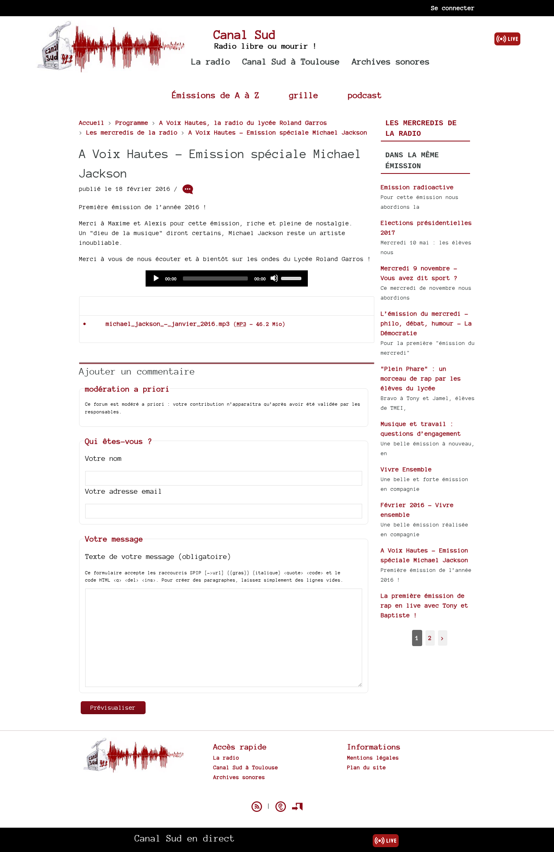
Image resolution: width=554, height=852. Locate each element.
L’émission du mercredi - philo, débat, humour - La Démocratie (426, 323)
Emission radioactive (417, 187)
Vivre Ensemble (406, 469)
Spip (277, 792)
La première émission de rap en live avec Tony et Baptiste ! (424, 605)
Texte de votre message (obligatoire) (158, 556)
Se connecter (453, 7)
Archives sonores (391, 61)
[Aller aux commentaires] (187, 189)
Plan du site (366, 767)
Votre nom (103, 458)
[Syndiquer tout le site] (256, 806)
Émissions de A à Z (216, 95)
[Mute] (274, 278)
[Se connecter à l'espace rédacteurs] (297, 806)
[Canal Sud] (110, 68)
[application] (227, 278)
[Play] (155, 278)
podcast (365, 95)
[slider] (292, 277)
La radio (210, 61)
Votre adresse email (123, 491)
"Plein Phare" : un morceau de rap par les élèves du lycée (421, 378)
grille (303, 95)
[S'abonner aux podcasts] (280, 806)
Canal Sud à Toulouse (291, 61)
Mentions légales (373, 757)
